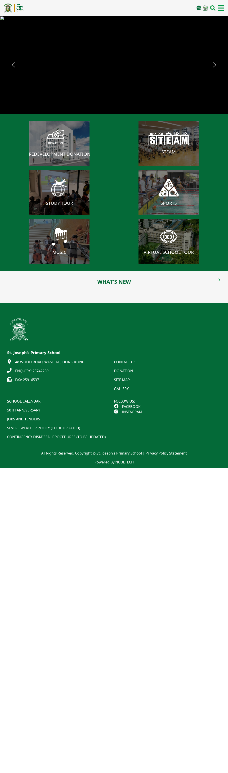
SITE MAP (122, 379)
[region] (114, 65)
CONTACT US (125, 362)
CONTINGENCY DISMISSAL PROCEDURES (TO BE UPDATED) (56, 436)
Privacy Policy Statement (166, 453)
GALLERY (121, 388)
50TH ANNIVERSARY (23, 410)
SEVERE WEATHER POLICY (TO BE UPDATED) (43, 428)
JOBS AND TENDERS (23, 419)
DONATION (123, 370)
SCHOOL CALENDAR (24, 401)
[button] (13, 64)
